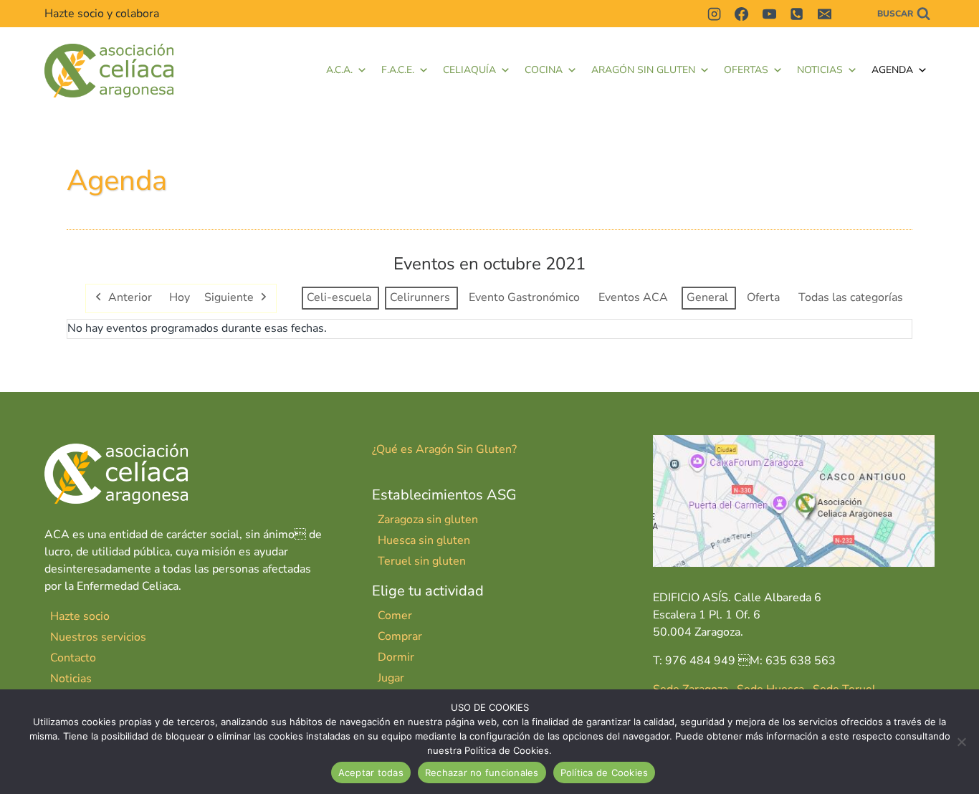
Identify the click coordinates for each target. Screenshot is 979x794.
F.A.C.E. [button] (397, 70)
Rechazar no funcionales (482, 772)
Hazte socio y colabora (101, 13)
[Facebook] (741, 13)
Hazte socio (80, 616)
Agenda (892, 70)
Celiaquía (469, 70)
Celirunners (420, 297)
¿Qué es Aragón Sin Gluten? (444, 449)
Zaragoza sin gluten (428, 519)
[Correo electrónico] (824, 13)
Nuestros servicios (98, 637)
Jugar (391, 678)
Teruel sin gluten (422, 561)
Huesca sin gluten (424, 540)
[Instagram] (713, 13)
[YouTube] (769, 13)
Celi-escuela (339, 297)
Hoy (179, 297)
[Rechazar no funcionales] (961, 742)
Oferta (763, 297)
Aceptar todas (370, 772)
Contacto (73, 658)
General (707, 297)
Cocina (544, 70)
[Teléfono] (797, 13)
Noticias (820, 70)
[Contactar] (851, 13)
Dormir (396, 657)
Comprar (400, 636)
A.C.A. (339, 70)
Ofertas (746, 70)
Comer (395, 615)
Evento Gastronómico (524, 297)
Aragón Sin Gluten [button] (643, 70)
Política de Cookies (604, 772)
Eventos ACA (633, 297)
